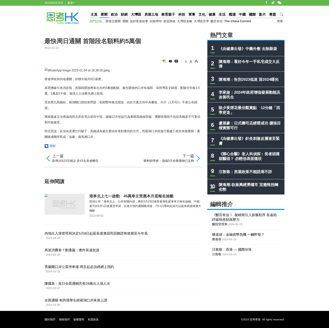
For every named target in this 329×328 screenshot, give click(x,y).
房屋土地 (151, 14)
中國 (242, 14)
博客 (280, 21)
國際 (252, 14)
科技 (181, 14)
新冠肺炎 (169, 21)
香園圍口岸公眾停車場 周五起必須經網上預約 (79, 267)
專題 (272, 14)
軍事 (191, 14)
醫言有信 (217, 21)
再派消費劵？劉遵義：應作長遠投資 (72, 250)
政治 (114, 14)
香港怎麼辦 (113, 21)
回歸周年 (156, 21)
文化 (202, 14)
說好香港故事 (139, 21)
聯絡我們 (64, 319)
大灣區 (136, 14)
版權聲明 (78, 319)
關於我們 (50, 319)
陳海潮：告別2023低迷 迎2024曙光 (249, 79)
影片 (262, 14)
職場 (232, 14)
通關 (125, 21)
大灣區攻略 (184, 21)
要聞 (104, 14)
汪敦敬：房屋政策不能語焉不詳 (245, 172)
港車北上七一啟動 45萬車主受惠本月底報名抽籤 (131, 196)
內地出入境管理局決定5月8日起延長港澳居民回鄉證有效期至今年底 (96, 233)
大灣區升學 (201, 21)
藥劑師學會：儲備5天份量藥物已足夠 (169, 160)
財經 (124, 14)
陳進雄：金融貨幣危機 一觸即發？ (238, 234)
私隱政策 (93, 319)
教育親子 (168, 14)
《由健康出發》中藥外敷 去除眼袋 (248, 49)
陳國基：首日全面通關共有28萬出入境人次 (77, 283)
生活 (222, 14)
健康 (212, 14)
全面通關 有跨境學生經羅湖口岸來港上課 (76, 300)
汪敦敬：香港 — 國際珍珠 (232, 249)
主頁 (94, 14)
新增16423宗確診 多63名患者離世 (75, 160)
